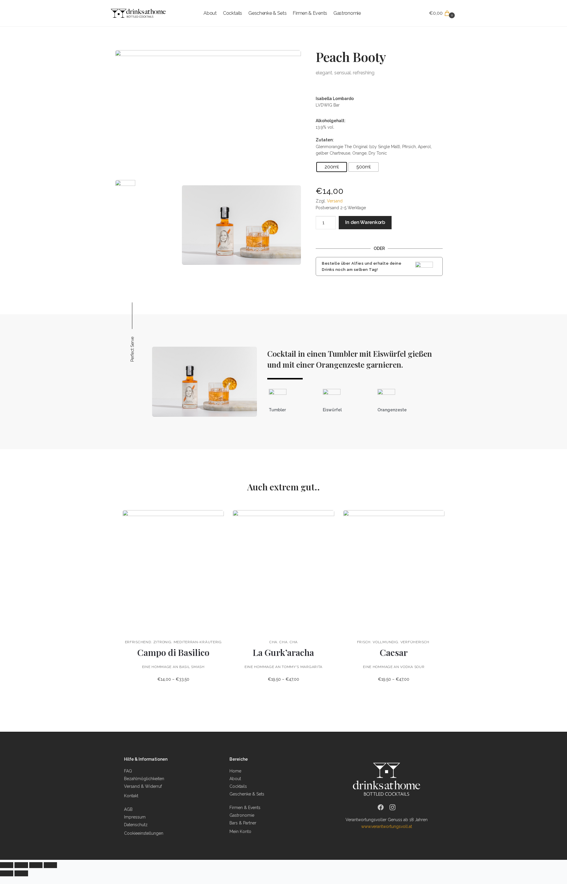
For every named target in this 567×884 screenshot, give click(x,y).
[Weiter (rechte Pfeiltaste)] (21, 873)
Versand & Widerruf (143, 786)
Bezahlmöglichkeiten (144, 778)
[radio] (331, 167)
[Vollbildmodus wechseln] (36, 865)
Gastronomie (241, 815)
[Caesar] (393, 571)
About (235, 778)
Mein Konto (240, 831)
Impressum (135, 817)
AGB (128, 809)
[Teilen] (21, 865)
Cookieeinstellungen (143, 833)
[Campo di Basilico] (173, 571)
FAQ (128, 771)
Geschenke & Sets (246, 794)
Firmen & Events (244, 807)
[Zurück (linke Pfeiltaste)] (6, 873)
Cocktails (238, 786)
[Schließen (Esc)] (6, 865)
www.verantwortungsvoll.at (386, 826)
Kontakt (131, 795)
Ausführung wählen (173, 692)
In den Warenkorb (365, 222)
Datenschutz (136, 824)
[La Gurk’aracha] (283, 571)
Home (235, 771)
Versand (335, 201)
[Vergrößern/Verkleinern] (50, 865)
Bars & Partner (242, 823)
